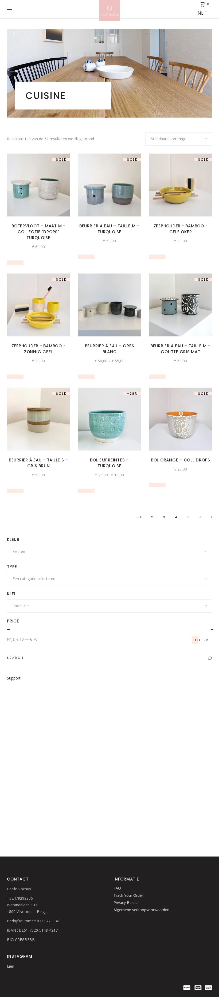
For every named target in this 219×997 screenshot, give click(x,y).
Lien (10, 966)
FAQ (117, 888)
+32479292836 (20, 898)
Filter (202, 640)
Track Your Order (128, 895)
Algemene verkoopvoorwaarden (141, 909)
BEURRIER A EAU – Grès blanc (109, 349)
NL (201, 13)
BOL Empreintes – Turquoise (109, 463)
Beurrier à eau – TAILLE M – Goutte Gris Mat (180, 349)
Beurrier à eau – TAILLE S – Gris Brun (38, 463)
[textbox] (109, 551)
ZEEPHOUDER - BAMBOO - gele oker (181, 229)
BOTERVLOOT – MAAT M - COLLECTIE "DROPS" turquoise (38, 231)
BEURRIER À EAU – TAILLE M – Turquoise (109, 229)
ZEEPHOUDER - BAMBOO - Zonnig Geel (38, 349)
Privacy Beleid (126, 902)
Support (14, 678)
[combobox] (178, 139)
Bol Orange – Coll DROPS (180, 460)
